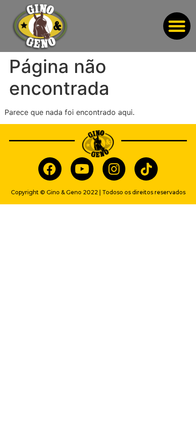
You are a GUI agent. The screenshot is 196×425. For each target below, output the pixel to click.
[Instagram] (114, 168)
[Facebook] (49, 168)
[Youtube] (82, 168)
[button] (177, 26)
